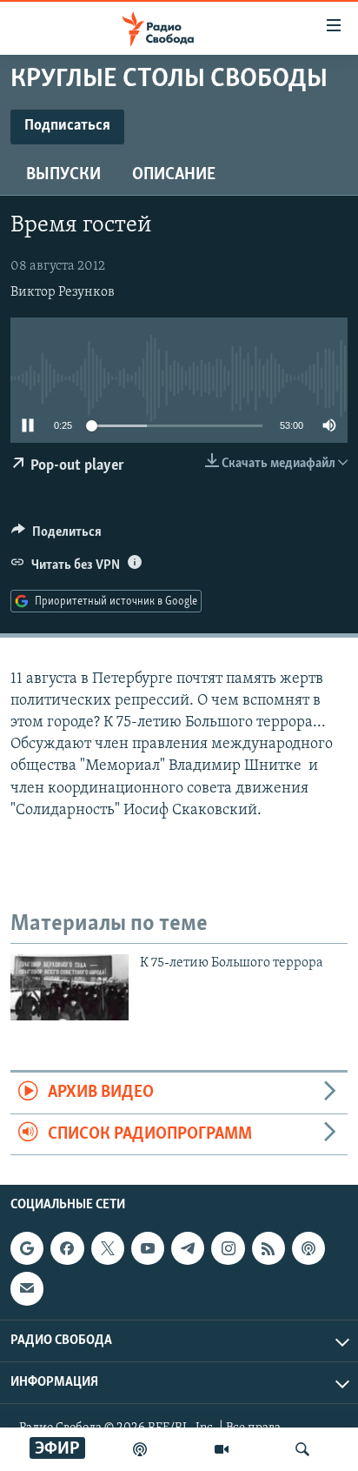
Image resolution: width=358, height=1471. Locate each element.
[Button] (56, 535)
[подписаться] (26, 1288)
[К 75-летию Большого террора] (69, 987)
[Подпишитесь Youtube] (147, 1248)
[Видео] (222, 1449)
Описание (173, 175)
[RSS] (268, 1248)
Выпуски (63, 175)
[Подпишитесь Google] (26, 1248)
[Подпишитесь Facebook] (66, 1248)
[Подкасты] (308, 1248)
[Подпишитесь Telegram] (187, 1248)
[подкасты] (140, 1449)
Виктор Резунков (62, 292)
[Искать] (302, 1449)
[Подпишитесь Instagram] (227, 1248)
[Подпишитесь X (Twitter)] (107, 1248)
